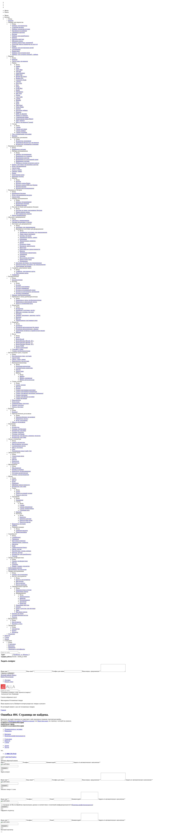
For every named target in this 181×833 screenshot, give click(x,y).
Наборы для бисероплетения (21, 295)
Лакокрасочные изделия (23, 590)
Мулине (18, 181)
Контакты (11, 646)
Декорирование (25, 596)
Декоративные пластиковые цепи (26, 320)
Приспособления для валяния (25, 417)
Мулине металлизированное (25, 188)
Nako (17, 102)
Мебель (22, 376)
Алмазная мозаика (18, 27)
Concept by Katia (21, 80)
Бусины (18, 285)
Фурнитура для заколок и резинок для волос (26, 435)
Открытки (11, 634)
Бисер (18, 337)
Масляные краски (21, 612)
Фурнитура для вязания (23, 141)
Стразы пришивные (26, 507)
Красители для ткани (19, 524)
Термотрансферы (21, 532)
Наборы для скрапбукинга (20, 36)
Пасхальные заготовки (27, 258)
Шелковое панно (17, 41)
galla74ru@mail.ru (10, 757)
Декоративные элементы (28, 241)
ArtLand (18, 71)
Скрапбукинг (16, 537)
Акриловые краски (22, 591)
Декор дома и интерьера (27, 234)
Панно (22, 242)
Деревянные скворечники (28, 252)
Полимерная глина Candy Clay (22, 451)
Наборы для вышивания (23, 154)
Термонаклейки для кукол (20, 403)
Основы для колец (18, 432)
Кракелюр (23, 603)
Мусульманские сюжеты (24, 214)
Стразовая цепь (25, 510)
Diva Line (19, 83)
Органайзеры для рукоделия (17, 569)
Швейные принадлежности (21, 485)
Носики (18, 386)
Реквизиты (11, 647)
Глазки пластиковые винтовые (26, 390)
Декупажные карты (22, 273)
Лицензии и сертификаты (16, 649)
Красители (15, 461)
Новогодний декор (26, 259)
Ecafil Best (19, 88)
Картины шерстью (18, 39)
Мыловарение (16, 468)
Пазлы (14, 46)
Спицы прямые (21, 130)
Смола (14, 457)
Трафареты (15, 275)
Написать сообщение (8, 673)
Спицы (18, 127)
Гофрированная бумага (19, 547)
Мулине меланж (21, 186)
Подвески (19, 325)
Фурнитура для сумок (19, 437)
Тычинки (15, 564)
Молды (14, 459)
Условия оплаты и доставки (13, 729)
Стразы (22, 505)
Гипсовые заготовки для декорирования (29, 263)
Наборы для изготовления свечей (23, 47)
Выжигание (16, 51)
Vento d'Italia (20, 107)
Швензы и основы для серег (25, 312)
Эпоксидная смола (18, 456)
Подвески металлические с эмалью (27, 329)
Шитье (14, 480)
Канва (14, 173)
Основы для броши (18, 434)
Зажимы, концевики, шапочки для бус (28, 315)
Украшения (23, 254)
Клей (13, 546)
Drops (18, 86)
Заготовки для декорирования (25, 227)
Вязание (14, 59)
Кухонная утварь (25, 244)
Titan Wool (19, 105)
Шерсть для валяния (18, 422)
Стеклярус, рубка (17, 349)
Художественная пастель (20, 615)
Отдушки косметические (20, 473)
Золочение (23, 601)
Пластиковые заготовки (23, 266)
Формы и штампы (18, 469)
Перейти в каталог (28, 721)
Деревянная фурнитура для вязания (27, 142)
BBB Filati (19, 75)
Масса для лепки (17, 447)
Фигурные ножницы (18, 540)
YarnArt (18, 108)
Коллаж (14, 34)
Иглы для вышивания (19, 166)
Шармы (18, 332)
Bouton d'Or (19, 78)
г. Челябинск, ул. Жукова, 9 (20, 654)
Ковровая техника (18, 176)
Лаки (17, 610)
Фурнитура (19, 308)
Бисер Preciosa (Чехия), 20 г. (25, 341)
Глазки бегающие (21, 398)
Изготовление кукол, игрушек (21, 356)
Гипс (13, 449)
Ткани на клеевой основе (24, 493)
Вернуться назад (43, 721)
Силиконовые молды (19, 446)
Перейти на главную (15, 721)
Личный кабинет (6, 675)
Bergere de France (21, 76)
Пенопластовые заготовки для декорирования (30, 264)
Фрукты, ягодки (17, 552)
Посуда (18, 369)
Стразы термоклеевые (27, 508)
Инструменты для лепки (20, 444)
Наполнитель (16, 400)
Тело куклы (16, 402)
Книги (14, 630)
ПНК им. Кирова (21, 114)
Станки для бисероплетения (21, 351)
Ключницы (23, 239)
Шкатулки (23, 247)
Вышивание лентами (22, 161)
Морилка (22, 598)
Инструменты (16, 622)
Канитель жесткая (25, 518)
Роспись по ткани (17, 613)
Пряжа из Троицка (22, 115)
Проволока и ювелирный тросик (26, 302)
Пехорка (18, 112)
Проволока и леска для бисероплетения (28, 300)
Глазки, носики (21, 385)
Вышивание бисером (19, 193)
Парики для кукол (18, 405)
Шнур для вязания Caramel (24, 122)
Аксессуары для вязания (20, 61)
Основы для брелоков (19, 429)
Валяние (15, 412)
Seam (17, 103)
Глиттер (14, 556)
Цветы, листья (16, 549)
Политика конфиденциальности (15, 736)
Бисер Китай (20, 339)
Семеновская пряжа (22, 117)
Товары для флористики (20, 561)
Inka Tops (19, 93)
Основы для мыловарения (20, 474)
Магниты (15, 544)
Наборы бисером (21, 205)
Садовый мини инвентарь (24, 368)
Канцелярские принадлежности (30, 249)
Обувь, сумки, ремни (19, 359)
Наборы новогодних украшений (22, 42)
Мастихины (19, 581)
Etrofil (18, 90)
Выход (14, 675)
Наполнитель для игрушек (20, 361)
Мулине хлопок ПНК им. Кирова (26, 185)
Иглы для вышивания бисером (22, 195)
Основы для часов (25, 236)
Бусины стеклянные (22, 293)
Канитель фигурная (26, 520)
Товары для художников (20, 574)
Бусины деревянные (22, 288)
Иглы (14, 481)
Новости (7, 635)
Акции (7, 639)
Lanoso (18, 98)
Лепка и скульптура (18, 442)
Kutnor (18, 95)
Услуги (7, 747)
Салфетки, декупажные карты (25, 271)
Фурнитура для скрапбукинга (21, 554)
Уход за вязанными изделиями (21, 134)
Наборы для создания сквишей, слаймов (25, 54)
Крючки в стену (17, 624)
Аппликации (16, 49)
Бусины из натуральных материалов (27, 291)
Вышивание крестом (22, 158)
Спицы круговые (21, 129)
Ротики (18, 388)
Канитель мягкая (25, 522)
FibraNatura (19, 92)
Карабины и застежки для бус (25, 310)
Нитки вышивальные (19, 215)
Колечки (18, 317)
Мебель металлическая (27, 380)
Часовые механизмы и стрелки (22, 222)
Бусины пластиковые (23, 286)
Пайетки (18, 512)
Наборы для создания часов (21, 53)
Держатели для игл (22, 419)
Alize (17, 68)
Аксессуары (16, 168)
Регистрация (9, 677)
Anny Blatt (19, 69)
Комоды (22, 251)
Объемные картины (18, 32)
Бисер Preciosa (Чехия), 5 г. (24, 342)
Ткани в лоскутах (21, 495)
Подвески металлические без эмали (27, 327)
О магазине (12, 644)
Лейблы (14, 525)
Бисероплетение (17, 280)
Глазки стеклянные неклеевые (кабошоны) (29, 393)
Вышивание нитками (19, 149)
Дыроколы (15, 539)
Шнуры (18, 319)
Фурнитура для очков (19, 430)
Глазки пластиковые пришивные (26, 391)
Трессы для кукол (17, 407)
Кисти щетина (20, 583)
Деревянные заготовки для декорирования (33, 232)
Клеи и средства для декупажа (25, 608)
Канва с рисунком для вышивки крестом (25, 164)
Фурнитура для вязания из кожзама (27, 144)
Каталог (10, 20)
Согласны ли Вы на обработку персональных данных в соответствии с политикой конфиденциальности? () (48, 805)
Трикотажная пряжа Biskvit (24, 119)
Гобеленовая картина (15, 568)
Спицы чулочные (21, 132)
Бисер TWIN (20, 346)
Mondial (18, 100)
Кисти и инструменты (23, 579)
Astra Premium (20, 73)
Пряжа (18, 66)
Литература (16, 629)
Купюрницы (24, 261)
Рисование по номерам (19, 31)
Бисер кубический (22, 347)
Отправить (5, 768)
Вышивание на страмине (24, 156)
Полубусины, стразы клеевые (21, 551)
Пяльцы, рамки (17, 171)
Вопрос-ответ (9, 681)
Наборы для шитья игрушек (21, 29)
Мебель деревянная (26, 378)
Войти (3, 677)
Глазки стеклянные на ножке (25, 396)
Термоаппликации (22, 530)
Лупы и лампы (17, 169)
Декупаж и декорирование (20, 220)
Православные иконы (23, 212)
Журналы (15, 632)
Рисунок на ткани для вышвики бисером (29, 210)
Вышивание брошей (22, 203)
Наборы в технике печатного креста (27, 163)
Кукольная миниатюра (23, 366)
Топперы (22, 256)
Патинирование (25, 600)
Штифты (18, 313)
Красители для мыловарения (21, 471)
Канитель (23, 517)
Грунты (18, 607)
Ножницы (15, 483)
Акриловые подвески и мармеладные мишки (30, 330)
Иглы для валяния (21, 420)
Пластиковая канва (18, 175)
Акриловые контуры (22, 605)
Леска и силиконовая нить (24, 303)
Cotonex (18, 81)
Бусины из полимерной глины (25, 290)
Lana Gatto (19, 97)
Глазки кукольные (21, 395)
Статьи (7, 637)
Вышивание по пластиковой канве (27, 159)
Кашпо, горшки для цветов (21, 566)
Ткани (18, 491)
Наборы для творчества (19, 25)
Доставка (7, 680)
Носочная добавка (22, 110)
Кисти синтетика (21, 585)
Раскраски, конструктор (27, 246)
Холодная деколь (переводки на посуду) (25, 44)
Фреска (14, 37)
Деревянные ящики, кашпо (28, 237)
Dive (17, 85)
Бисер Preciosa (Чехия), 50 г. (25, 344)
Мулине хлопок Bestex (23, 183)
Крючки (14, 136)
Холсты (14, 617)
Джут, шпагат (20, 120)
